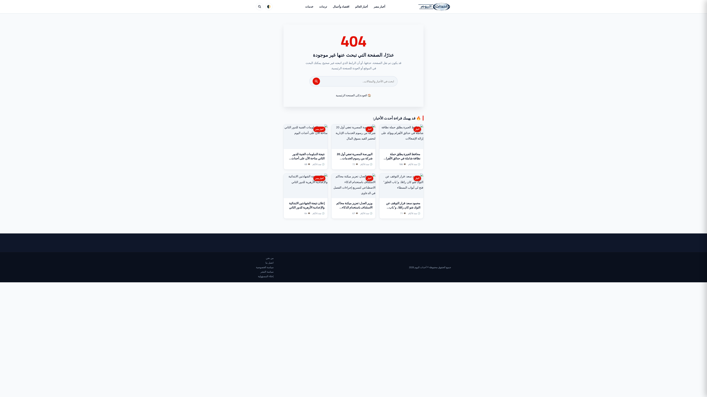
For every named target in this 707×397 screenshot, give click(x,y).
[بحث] (316, 81)
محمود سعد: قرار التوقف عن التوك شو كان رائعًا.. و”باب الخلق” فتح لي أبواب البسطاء (403, 207)
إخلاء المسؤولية (266, 276)
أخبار (417, 129)
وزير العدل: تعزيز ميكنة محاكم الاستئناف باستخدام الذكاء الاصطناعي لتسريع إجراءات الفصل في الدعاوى (354, 209)
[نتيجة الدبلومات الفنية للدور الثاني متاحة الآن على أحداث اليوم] (306, 136)
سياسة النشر (267, 271)
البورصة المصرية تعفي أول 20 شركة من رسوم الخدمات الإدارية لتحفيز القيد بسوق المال (353, 158)
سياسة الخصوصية (265, 267)
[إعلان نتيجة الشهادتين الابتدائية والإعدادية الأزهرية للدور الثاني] (306, 186)
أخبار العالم (361, 6)
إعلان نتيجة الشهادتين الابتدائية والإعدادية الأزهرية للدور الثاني (307, 205)
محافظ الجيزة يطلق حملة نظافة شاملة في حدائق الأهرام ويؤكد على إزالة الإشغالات (402, 158)
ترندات (323, 6)
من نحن (270, 258)
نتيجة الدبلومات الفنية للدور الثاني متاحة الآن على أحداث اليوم (308, 158)
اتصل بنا (269, 262)
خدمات (309, 6)
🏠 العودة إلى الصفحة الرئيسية (353, 95)
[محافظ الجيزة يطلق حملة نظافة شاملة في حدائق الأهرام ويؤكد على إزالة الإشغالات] (401, 136)
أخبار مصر (379, 6)
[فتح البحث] (259, 6)
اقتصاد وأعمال (341, 6)
